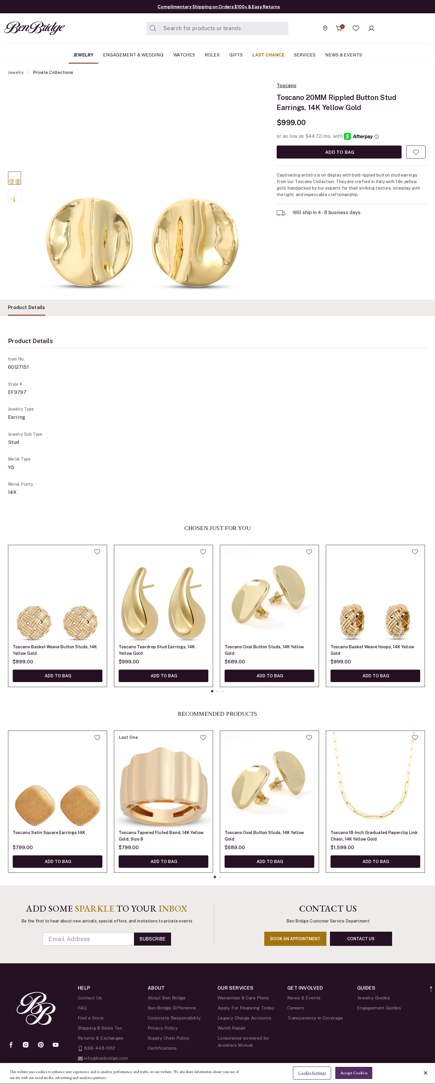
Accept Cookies (354, 1072)
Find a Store (91, 1017)
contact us (361, 938)
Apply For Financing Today (246, 1007)
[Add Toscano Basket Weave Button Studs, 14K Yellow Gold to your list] (97, 551)
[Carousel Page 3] (223, 691)
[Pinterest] (41, 1045)
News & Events (304, 997)
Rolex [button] (212, 54)
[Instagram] (26, 1045)
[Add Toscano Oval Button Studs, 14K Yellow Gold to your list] (309, 551)
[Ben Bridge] (23, 28)
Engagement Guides (379, 1007)
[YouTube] (56, 1045)
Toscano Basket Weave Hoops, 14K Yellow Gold (372, 650)
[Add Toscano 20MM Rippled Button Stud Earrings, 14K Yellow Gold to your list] (416, 152)
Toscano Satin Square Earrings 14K (49, 832)
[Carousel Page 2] (14, 195)
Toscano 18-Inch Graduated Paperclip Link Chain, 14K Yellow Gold (374, 835)
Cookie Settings (312, 1072)
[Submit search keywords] (153, 28)
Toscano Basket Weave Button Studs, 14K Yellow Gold (55, 650)
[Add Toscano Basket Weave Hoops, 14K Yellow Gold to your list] (415, 551)
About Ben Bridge (167, 997)
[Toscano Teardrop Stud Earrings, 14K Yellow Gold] (163, 594)
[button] (355, 28)
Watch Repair (232, 1027)
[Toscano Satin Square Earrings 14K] (57, 780)
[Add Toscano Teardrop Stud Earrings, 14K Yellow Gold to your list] (203, 551)
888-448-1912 (99, 1048)
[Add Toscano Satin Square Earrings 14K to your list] (97, 737)
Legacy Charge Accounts (244, 1017)
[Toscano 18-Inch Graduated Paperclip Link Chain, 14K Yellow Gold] (375, 780)
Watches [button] (184, 54)
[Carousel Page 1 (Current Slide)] (14, 178)
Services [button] (304, 54)
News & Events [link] (343, 54)
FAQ (82, 1007)
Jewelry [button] (83, 54)
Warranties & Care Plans (243, 997)
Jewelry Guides (373, 997)
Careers (295, 1007)
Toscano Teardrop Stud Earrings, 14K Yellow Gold (157, 650)
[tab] (26, 308)
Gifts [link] (236, 54)
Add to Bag (339, 152)
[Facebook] (11, 1045)
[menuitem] (83, 55)
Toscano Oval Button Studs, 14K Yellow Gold (264, 650)
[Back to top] (431, 986)
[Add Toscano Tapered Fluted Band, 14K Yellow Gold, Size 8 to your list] (203, 737)
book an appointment (295, 938)
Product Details (26, 307)
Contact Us (90, 997)
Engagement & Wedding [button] (133, 54)
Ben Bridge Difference (172, 1007)
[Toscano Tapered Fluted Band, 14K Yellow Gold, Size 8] (163, 780)
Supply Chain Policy (168, 1038)
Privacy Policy (163, 1027)
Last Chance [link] (268, 54)
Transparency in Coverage (315, 1017)
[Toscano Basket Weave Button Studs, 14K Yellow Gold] (57, 594)
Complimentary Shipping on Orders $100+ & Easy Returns (218, 6)
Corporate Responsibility (174, 1017)
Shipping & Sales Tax (100, 1027)
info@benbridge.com (105, 1058)
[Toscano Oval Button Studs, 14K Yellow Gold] (269, 594)
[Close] (425, 1072)
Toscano (287, 86)
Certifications (162, 1048)
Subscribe (152, 939)
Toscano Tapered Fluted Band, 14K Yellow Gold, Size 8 (161, 835)
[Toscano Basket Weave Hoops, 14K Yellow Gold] (375, 594)
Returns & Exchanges (101, 1038)
